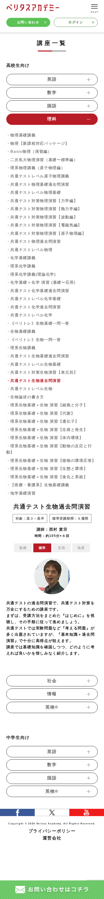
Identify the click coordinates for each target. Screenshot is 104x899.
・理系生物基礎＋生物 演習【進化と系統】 (47, 477)
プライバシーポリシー (52, 831)
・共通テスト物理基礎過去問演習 (37, 184)
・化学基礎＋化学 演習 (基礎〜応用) (41, 282)
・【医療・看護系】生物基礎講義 (37, 485)
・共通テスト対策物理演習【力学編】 (42, 200)
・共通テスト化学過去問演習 (33, 307)
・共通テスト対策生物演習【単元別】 (42, 372)
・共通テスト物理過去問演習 (33, 241)
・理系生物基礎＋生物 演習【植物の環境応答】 (51, 460)
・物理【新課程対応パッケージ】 (37, 143)
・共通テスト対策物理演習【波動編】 (42, 217)
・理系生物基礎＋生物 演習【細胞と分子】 (47, 405)
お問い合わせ (28, 22)
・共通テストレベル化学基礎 (33, 298)
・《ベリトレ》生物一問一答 (33, 339)
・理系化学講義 (21, 266)
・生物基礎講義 (21, 331)
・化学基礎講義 (21, 258)
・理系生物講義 (21, 347)
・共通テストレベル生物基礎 (33, 364)
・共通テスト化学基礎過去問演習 (37, 290)
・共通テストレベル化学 (29, 315)
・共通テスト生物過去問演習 (33, 380)
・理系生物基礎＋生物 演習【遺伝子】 (42, 421)
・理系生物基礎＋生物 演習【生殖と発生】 (47, 429)
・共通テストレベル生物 (29, 388)
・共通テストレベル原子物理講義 (37, 176)
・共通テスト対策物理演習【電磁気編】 (44, 225)
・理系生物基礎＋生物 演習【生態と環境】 (47, 468)
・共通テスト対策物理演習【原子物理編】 (46, 233)
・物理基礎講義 (21, 135)
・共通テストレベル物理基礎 (33, 192)
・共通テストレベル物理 (29, 249)
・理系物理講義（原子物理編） (35, 168)
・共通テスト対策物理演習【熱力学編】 (44, 209)
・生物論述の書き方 (25, 397)
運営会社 (52, 838)
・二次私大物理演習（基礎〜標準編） (42, 160)
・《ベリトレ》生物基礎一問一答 (37, 323)
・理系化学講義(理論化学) (31, 274)
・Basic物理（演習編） (29, 151)
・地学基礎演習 (21, 493)
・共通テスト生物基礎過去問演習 (37, 356)
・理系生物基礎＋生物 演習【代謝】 (40, 413)
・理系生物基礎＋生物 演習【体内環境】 (45, 437)
